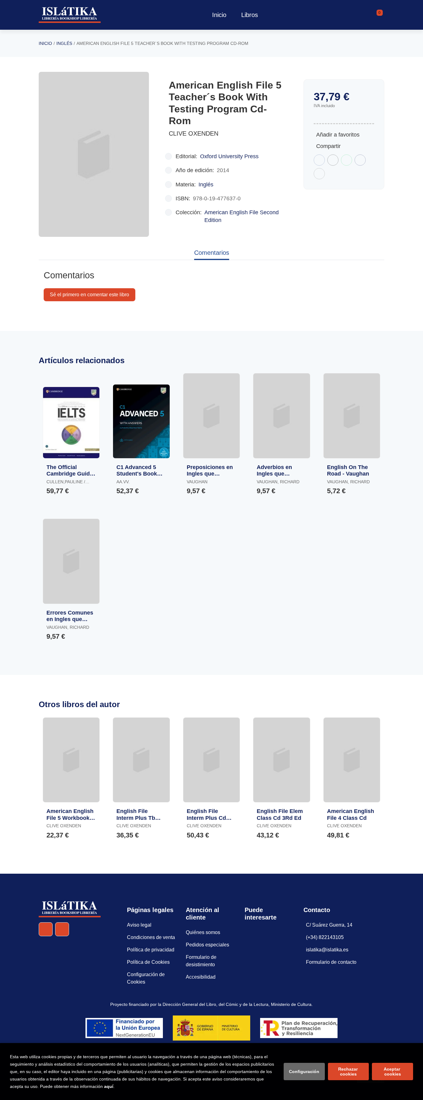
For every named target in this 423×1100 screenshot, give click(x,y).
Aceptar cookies (392, 1071)
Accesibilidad (201, 977)
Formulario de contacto (331, 962)
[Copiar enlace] (319, 173)
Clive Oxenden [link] (193, 133)
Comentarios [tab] (211, 252)
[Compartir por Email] (360, 160)
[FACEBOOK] (46, 929)
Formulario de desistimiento (201, 960)
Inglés (64, 43)
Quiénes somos (203, 932)
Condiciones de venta (151, 937)
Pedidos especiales (207, 944)
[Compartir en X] (332, 160)
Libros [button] (249, 14)
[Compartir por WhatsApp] (346, 160)
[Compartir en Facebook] (319, 160)
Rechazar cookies (348, 1071)
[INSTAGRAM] (62, 929)
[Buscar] (371, 14)
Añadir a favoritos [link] (338, 135)
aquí (108, 1086)
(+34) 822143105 (325, 937)
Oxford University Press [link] (229, 156)
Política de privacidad (150, 949)
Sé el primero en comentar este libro (89, 294)
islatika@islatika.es (327, 949)
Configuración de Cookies (146, 978)
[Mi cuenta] (382, 14)
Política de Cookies (148, 962)
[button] (377, 14)
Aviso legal (139, 925)
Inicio (45, 43)
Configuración (304, 1071)
